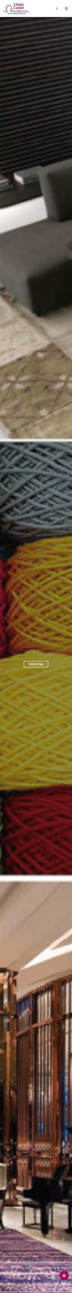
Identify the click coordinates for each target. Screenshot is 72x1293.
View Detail (36, 664)
